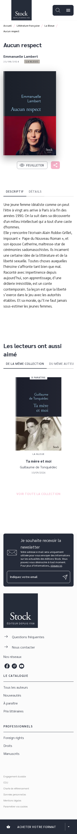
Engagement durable (14, 776)
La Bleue (49, 25)
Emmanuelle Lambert (20, 56)
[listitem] (7, 666)
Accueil (7, 25)
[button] (32, 61)
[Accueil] (21, 10)
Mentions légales (12, 800)
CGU (5, 782)
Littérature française (28, 25)
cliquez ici (56, 565)
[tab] (14, 191)
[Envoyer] (65, 577)
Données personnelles (14, 794)
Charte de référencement (16, 788)
